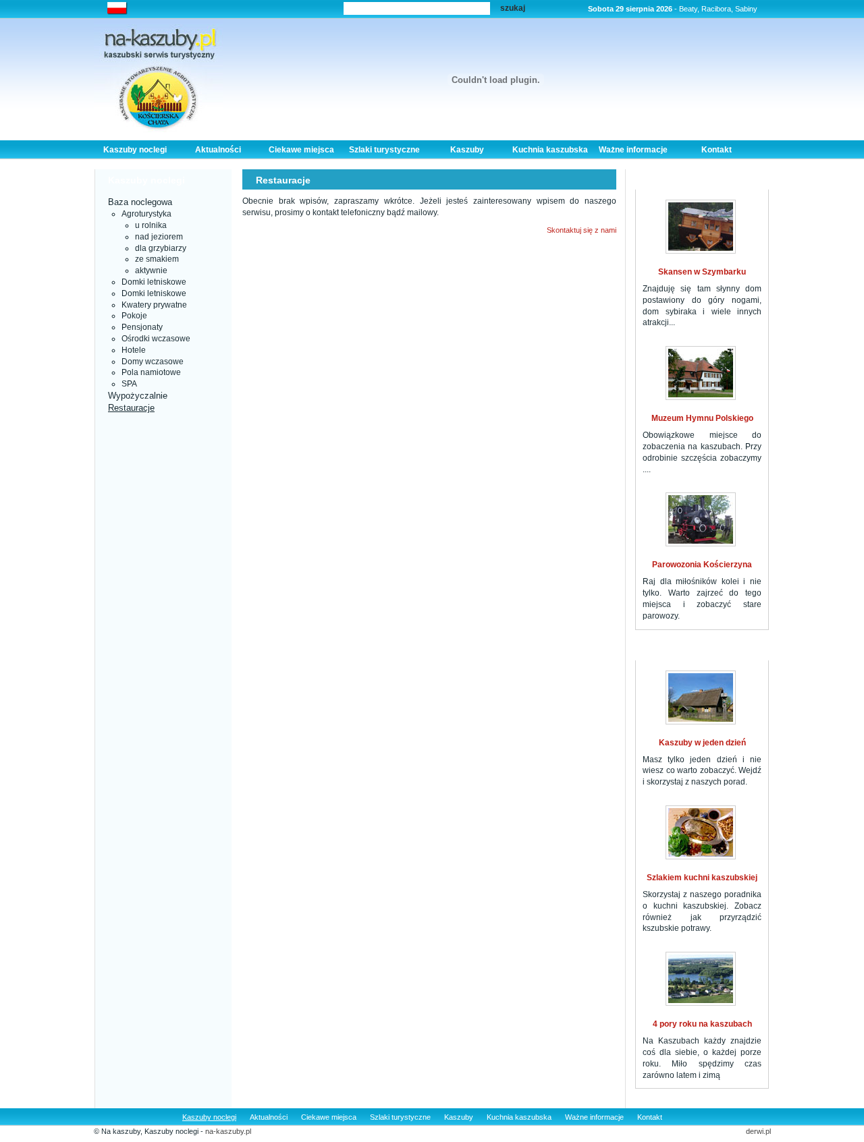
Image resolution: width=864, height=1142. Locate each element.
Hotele (134, 350)
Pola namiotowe (151, 372)
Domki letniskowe (154, 282)
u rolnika (151, 225)
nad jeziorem (159, 236)
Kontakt (716, 149)
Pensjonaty (142, 327)
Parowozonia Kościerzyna (702, 564)
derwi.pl (758, 1131)
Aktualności (218, 149)
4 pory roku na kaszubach (702, 1024)
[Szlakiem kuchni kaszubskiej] (701, 832)
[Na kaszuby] (158, 76)
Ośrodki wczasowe (156, 338)
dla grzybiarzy (160, 248)
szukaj (512, 8)
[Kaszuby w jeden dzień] (701, 697)
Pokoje (134, 315)
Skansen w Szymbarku (702, 272)
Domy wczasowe (153, 361)
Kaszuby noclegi (135, 149)
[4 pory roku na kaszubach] (701, 979)
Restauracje (131, 408)
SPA (129, 384)
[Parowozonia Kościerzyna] (701, 519)
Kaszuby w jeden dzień (702, 742)
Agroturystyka (146, 214)
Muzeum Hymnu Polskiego (702, 418)
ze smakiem (157, 259)
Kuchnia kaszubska (550, 149)
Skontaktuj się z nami (581, 230)
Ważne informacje (633, 149)
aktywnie (151, 270)
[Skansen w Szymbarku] (701, 227)
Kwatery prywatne (154, 305)
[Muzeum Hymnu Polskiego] (701, 373)
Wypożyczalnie (137, 396)
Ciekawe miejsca (301, 149)
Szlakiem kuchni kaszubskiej (702, 877)
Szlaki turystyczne (384, 149)
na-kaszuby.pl (228, 1131)
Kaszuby (467, 149)
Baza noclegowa (140, 202)
